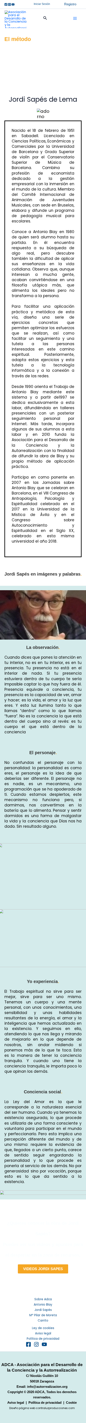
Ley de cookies (43, 1328)
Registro (70, 4)
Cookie (71, 1402)
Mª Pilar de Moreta (43, 1315)
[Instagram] (9, 4)
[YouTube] (44, 1344)
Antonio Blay (43, 1304)
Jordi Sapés (43, 1310)
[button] (41, 4)
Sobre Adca (43, 1299)
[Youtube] (13, 4)
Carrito (43, 1320)
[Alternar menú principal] (75, 18)
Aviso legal (43, 1333)
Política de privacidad (43, 1339)
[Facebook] (5, 4)
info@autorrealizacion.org (47, 1386)
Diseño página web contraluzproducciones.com (42, 1408)
